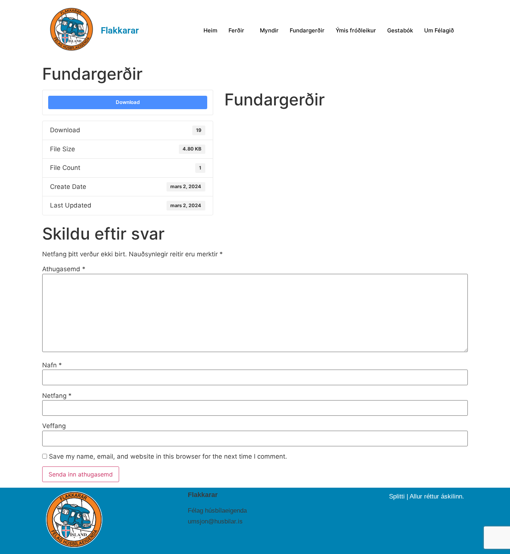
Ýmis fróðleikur (356, 30)
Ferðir (236, 30)
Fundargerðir (307, 30)
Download (128, 102)
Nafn (52, 365)
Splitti (397, 496)
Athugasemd (63, 269)
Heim (210, 30)
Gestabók (400, 30)
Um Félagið (439, 30)
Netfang (57, 396)
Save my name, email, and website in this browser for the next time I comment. (168, 456)
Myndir (269, 30)
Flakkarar (120, 30)
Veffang (54, 426)
